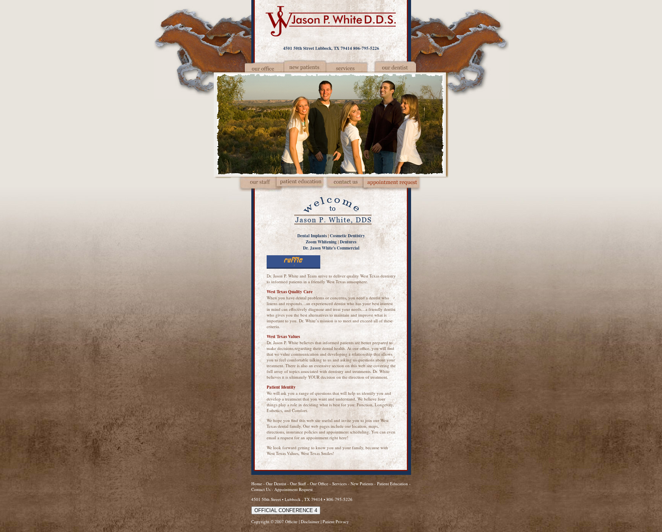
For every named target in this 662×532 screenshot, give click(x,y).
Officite (291, 521)
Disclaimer (310, 521)
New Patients (362, 483)
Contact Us (260, 489)
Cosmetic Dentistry (347, 236)
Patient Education (392, 483)
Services (339, 483)
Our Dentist (276, 483)
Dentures (348, 242)
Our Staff (298, 483)
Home (256, 483)
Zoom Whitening (321, 242)
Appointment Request (293, 489)
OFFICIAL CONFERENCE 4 (285, 510)
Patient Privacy (336, 521)
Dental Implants (312, 236)
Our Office (319, 483)
